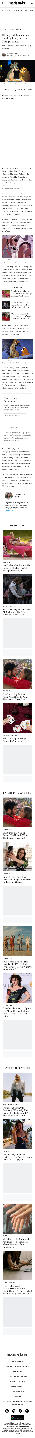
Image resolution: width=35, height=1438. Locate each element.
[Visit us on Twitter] (7, 1411)
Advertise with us (17, 1381)
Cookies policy (17, 1391)
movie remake (14, 370)
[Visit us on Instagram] (13, 1411)
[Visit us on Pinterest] (27, 1411)
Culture (5, 30)
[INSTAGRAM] (16, 496)
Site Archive (17, 1361)
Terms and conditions (17, 1376)
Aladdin (20, 466)
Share (7, 89)
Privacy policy (17, 1386)
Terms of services (25, 432)
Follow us (19, 89)
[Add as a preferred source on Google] (17, 1417)
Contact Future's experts (17, 1366)
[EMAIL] (18, 496)
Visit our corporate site (20, 1426)
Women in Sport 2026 (20, 10)
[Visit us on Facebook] (20, 1411)
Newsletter (29, 89)
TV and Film (16, 30)
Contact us (17, 1371)
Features (27, 55)
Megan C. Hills (13, 53)
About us (17, 1396)
